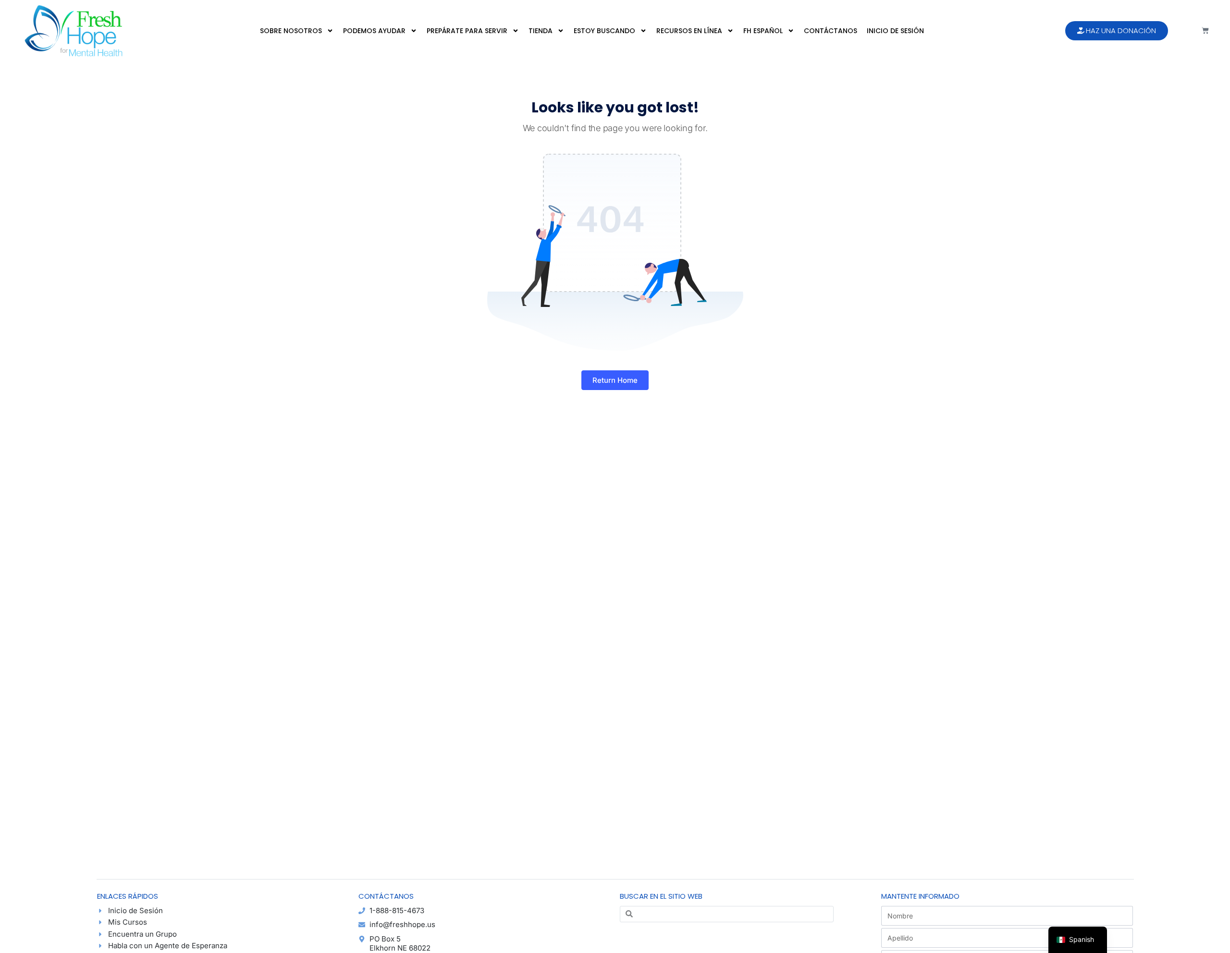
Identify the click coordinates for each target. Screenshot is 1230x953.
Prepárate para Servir (467, 31)
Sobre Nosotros (291, 31)
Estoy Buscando (604, 31)
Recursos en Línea (689, 31)
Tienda (541, 31)
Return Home (615, 380)
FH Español (763, 31)
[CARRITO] (1205, 30)
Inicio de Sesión (895, 31)
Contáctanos (830, 31)
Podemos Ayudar (374, 31)
